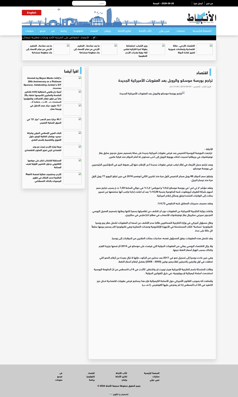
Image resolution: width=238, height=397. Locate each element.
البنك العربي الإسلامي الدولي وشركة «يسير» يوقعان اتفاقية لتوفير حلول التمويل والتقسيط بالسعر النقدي (44, 136)
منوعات (29, 31)
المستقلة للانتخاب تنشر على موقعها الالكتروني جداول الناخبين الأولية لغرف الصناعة (43, 163)
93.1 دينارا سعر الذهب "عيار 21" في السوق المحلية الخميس (44, 120)
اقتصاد (94, 31)
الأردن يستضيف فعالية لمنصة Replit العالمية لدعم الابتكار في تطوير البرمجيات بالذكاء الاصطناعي (43, 177)
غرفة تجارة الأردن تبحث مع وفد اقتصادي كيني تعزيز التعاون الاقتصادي (43, 148)
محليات (180, 31)
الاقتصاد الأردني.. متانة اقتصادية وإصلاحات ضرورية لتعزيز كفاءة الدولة (181, 48)
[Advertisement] (152, 122)
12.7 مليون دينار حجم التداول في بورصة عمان (45, 107)
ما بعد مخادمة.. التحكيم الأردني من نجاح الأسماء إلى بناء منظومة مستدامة (87, 48)
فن (53, 31)
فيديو (42, 31)
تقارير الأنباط (124, 31)
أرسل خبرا (198, 3)
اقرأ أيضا (71, 70)
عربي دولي (164, 31)
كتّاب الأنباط (145, 31)
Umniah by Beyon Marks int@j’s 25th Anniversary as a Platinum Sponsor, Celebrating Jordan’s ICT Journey (42, 83)
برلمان (107, 31)
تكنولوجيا (78, 31)
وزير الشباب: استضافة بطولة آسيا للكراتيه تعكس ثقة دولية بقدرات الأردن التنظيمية (135, 50)
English (31, 12)
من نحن (209, 3)
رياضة (63, 31)
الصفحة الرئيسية (202, 31)
